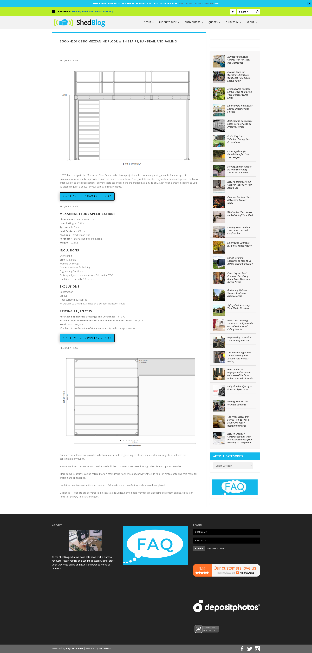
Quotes (213, 22)
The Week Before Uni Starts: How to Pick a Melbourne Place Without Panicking (238, 421)
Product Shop (168, 22)
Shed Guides (192, 22)
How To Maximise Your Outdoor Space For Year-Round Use (240, 184)
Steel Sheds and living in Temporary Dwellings (99, 11)
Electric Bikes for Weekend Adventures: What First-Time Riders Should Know (238, 76)
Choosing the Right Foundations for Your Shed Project (238, 154)
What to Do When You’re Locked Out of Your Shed (240, 214)
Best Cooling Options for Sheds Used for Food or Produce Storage (239, 123)
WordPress (105, 648)
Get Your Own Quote (87, 196)
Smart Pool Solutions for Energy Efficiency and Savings (240, 108)
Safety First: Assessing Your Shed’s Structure (238, 307)
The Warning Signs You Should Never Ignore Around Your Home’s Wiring (239, 357)
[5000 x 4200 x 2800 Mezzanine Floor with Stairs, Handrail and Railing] (129, 166)
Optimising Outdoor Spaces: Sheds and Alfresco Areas (237, 293)
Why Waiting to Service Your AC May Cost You (239, 339)
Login (199, 548)
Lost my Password (216, 548)
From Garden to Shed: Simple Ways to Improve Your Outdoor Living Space (239, 93)
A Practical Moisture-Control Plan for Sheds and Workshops (238, 59)
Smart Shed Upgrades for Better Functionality (239, 244)
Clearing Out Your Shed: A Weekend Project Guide (239, 199)
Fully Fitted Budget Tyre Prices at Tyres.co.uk (239, 388)
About (250, 22)
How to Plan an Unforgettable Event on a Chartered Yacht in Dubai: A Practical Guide (240, 374)
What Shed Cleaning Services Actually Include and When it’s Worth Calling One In (240, 325)
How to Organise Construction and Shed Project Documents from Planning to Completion (239, 438)
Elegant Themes (74, 648)
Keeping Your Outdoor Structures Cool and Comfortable (238, 230)
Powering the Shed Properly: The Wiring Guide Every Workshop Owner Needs (238, 278)
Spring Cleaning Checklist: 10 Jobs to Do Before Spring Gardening (240, 260)
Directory (232, 22)
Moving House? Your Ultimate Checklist (237, 403)
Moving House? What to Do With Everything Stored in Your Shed (239, 169)
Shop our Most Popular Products (196, 3)
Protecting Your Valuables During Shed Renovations (238, 139)
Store (147, 22)
